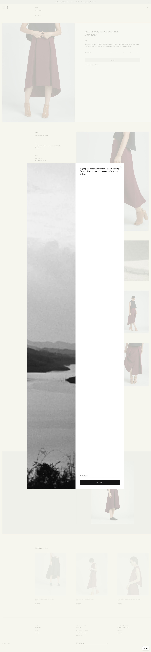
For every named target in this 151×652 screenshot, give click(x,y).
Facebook (119, 633)
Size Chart (38, 148)
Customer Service (81, 625)
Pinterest (120, 630)
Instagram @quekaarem (123, 627)
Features (37, 15)
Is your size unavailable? (92, 65)
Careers (37, 633)
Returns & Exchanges (82, 630)
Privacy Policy (80, 635)
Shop (36, 7)
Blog (36, 630)
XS (116, 52)
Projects (37, 12)
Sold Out (112, 60)
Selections (38, 10)
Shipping (78, 627)
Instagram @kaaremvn (123, 625)
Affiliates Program (81, 633)
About (37, 625)
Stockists (38, 627)
